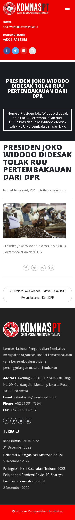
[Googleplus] (51, 268)
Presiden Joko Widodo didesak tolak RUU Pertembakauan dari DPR (39, 294)
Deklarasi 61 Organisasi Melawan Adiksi (33, 455)
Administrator (58, 190)
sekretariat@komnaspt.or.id (20, 27)
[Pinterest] (43, 268)
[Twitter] (34, 268)
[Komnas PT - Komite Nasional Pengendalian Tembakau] (26, 8)
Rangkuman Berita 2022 (21, 441)
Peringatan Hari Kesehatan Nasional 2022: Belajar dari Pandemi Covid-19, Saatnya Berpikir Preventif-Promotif (34, 475)
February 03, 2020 (24, 190)
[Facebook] (26, 268)
